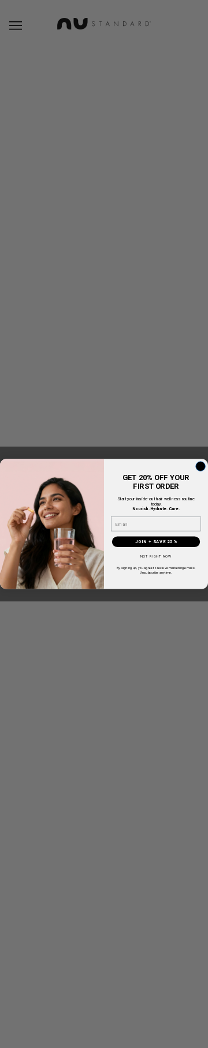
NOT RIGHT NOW (156, 556)
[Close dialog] (201, 466)
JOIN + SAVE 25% (156, 542)
